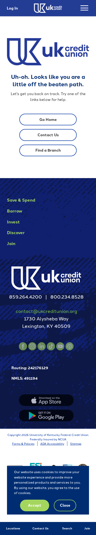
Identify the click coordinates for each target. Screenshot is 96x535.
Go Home (48, 119)
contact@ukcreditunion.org (46, 311)
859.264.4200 (25, 296)
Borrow (14, 211)
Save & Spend (21, 200)
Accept (34, 505)
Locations (13, 528)
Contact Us (40, 528)
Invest (13, 222)
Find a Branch (48, 150)
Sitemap (75, 443)
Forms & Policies (23, 443)
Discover (16, 232)
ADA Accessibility (52, 443)
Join (87, 528)
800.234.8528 (67, 296)
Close (65, 505)
